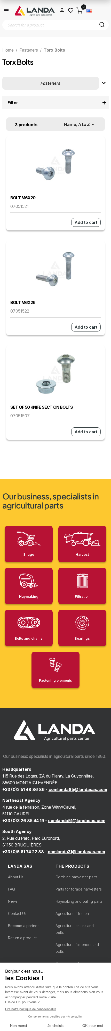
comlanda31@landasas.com (76, 851)
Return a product (22, 938)
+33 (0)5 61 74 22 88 (23, 851)
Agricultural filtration (72, 913)
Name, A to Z (80, 124)
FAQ (11, 889)
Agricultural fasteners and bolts (77, 948)
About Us (15, 877)
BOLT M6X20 (22, 197)
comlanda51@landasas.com (76, 820)
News (13, 901)
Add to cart (86, 222)
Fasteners (50, 83)
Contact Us (17, 913)
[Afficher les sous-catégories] (104, 83)
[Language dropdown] (89, 10)
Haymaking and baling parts (79, 901)
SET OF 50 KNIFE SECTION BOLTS (41, 407)
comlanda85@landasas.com (78, 789)
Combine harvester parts (77, 877)
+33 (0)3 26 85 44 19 (23, 820)
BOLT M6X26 (22, 302)
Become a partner (23, 925)
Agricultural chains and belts (75, 929)
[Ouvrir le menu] (6, 11)
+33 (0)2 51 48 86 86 (23, 789)
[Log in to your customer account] (62, 11)
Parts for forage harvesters (79, 889)
